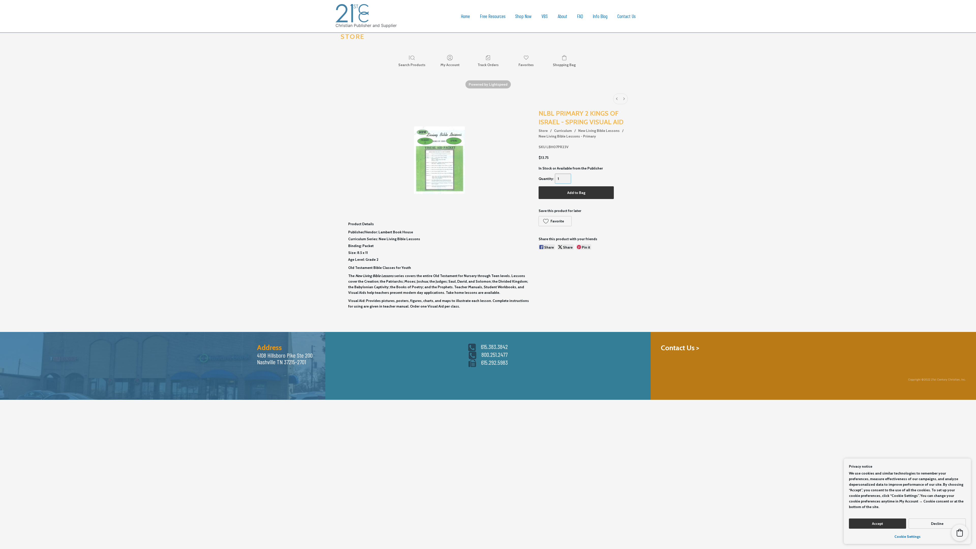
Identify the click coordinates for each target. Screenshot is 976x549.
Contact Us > (680, 347)
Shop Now (523, 16)
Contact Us (626, 16)
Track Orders (488, 65)
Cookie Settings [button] (907, 536)
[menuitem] (616, 99)
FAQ (580, 16)
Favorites (526, 65)
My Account (450, 65)
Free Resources (493, 16)
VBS (544, 16)
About (562, 16)
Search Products (411, 65)
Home (465, 16)
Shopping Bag (564, 65)
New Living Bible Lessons (599, 130)
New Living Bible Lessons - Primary (567, 136)
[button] (555, 221)
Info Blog (600, 16)
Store (543, 130)
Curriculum (563, 130)
